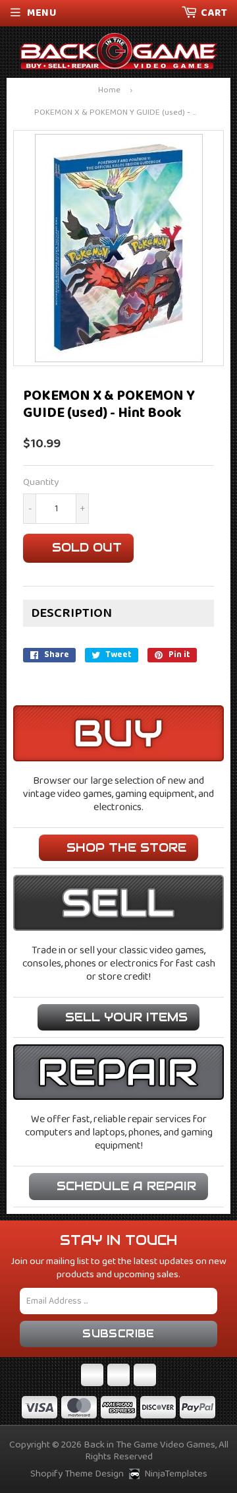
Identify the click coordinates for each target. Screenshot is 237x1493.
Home (109, 90)
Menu (42, 13)
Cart (214, 13)
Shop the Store (126, 847)
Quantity (41, 483)
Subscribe (118, 1334)
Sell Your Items (126, 1017)
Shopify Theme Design (77, 1474)
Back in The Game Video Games (149, 1445)
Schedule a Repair (126, 1185)
